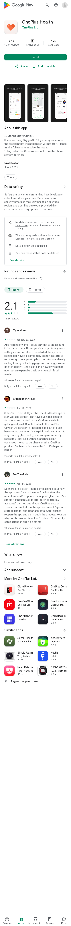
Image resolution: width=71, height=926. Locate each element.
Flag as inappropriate (21, 681)
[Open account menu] (64, 5)
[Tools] (10, 177)
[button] (38, 45)
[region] (35, 43)
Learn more (21, 225)
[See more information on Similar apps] (64, 630)
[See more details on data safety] (16, 260)
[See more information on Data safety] (64, 186)
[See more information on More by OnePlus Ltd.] (64, 578)
